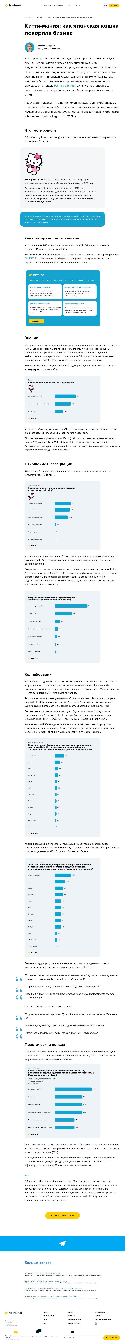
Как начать (71, 1316)
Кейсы (39, 18)
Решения (46, 1312)
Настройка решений (74, 1319)
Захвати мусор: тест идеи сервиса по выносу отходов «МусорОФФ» (51, 1296)
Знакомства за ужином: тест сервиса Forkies (42, 1273)
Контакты (98, 1316)
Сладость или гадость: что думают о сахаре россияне (46, 1281)
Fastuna (28, 18)
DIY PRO (29, 258)
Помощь (70, 1312)
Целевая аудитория (74, 1323)
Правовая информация (13, 1339)
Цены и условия (100, 1312)
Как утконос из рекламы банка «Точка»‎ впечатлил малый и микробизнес (53, 1288)
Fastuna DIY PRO (65, 85)
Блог (44, 1323)
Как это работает (48, 1316)
